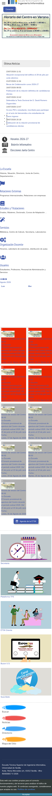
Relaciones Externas (10, 191)
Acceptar (26, 794)
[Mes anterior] (3, 279)
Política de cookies (26, 789)
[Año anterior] (1, 279)
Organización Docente (11, 244)
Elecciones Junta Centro (23, 150)
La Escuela (5, 169)
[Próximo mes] (6, 279)
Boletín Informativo (21, 144)
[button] (28, 115)
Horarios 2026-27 (20, 139)
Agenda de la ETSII (27, 521)
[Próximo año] (4, 279)
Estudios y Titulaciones (12, 208)
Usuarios (4, 265)
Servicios (4, 227)
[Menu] (3, 3)
